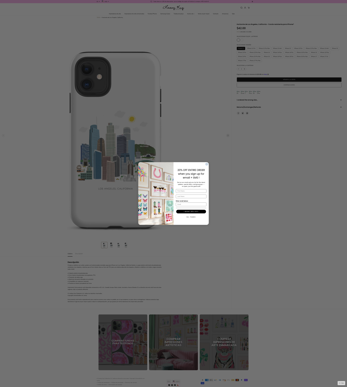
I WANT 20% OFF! (191, 211)
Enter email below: (182, 201)
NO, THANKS (191, 217)
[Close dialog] (207, 164)
